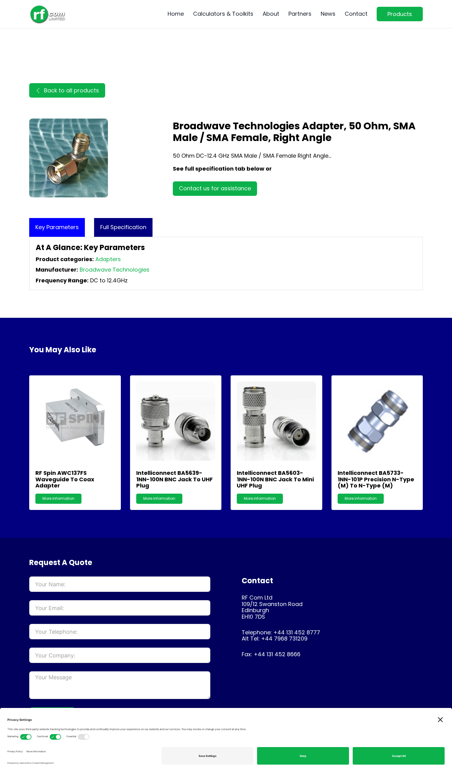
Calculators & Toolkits (223, 14)
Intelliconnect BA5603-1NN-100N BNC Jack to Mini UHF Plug (275, 479)
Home (176, 14)
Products (399, 14)
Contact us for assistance (215, 188)
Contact (356, 14)
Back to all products (71, 90)
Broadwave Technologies (114, 269)
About (271, 14)
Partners (299, 14)
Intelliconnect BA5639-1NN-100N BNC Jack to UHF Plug (174, 479)
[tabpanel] (226, 263)
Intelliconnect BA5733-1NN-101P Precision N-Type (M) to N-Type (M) (376, 479)
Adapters (108, 259)
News (328, 14)
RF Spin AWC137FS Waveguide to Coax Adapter (64, 479)
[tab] (57, 227)
